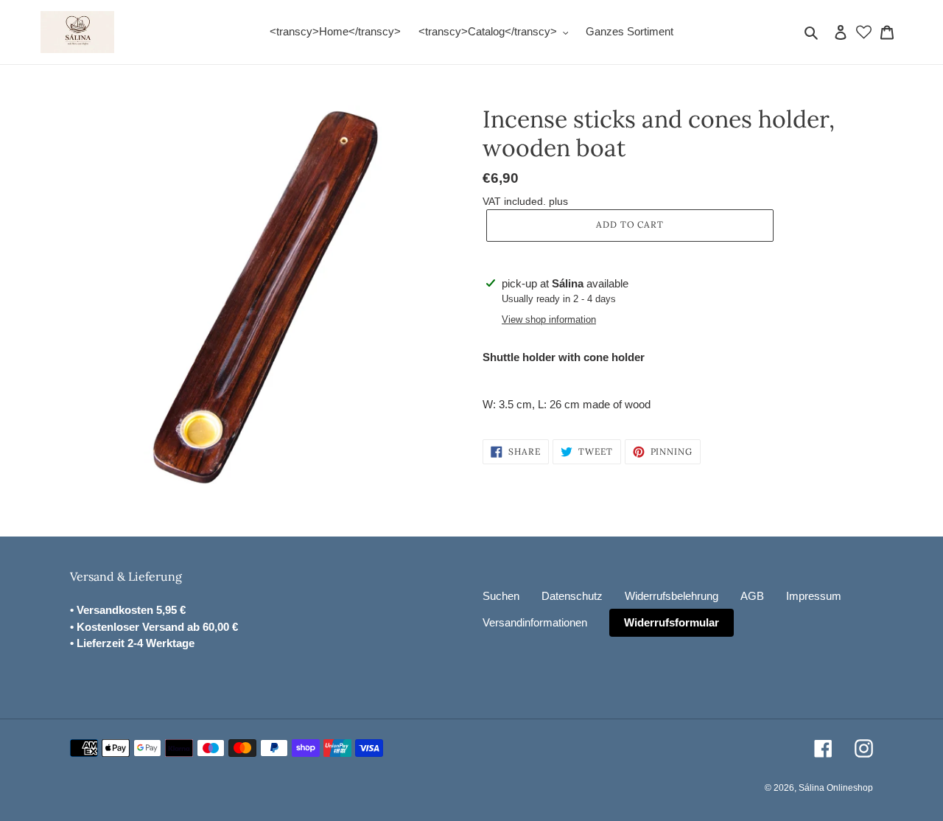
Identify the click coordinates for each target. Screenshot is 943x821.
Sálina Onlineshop (836, 788)
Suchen (501, 596)
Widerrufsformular (671, 622)
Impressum (813, 596)
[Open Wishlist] (864, 32)
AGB (752, 596)
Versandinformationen (535, 622)
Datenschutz (572, 596)
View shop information (549, 319)
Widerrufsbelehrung (671, 596)
